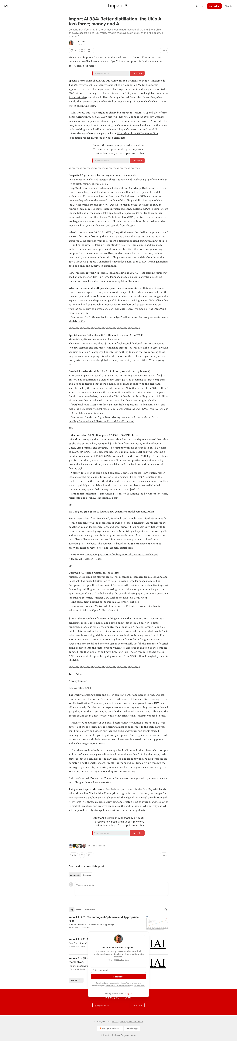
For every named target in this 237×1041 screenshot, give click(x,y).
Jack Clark (80, 41)
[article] (118, 924)
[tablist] (80, 875)
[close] (145, 935)
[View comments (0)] (82, 50)
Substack (105, 1035)
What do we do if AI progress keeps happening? (91, 924)
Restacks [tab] (87, 875)
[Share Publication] (203, 6)
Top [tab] (71, 909)
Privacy (115, 1021)
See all (74, 980)
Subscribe (214, 6)
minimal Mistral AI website (123, 602)
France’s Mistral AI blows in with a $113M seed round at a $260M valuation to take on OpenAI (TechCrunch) (115, 608)
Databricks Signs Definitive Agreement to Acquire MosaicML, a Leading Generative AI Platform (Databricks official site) (114, 419)
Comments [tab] (75, 875)
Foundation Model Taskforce (140, 85)
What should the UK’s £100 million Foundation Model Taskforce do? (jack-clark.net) (113, 136)
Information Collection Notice (118, 985)
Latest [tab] (79, 909)
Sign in (228, 6)
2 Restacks (100, 846)
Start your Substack (111, 1028)
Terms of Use (131, 983)
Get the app (132, 1028)
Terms (123, 1021)
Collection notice (135, 1021)
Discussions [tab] (89, 909)
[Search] (197, 6)
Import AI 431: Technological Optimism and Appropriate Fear (104, 919)
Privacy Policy (139, 985)
